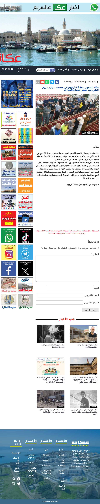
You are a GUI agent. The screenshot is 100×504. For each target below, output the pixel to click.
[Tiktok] (2, 71)
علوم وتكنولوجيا (31, 469)
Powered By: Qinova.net (50, 501)
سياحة (46, 455)
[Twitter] (5, 69)
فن (46, 450)
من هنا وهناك (61, 463)
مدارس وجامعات (46, 472)
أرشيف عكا (61, 487)
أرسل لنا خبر (16, 461)
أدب (31, 450)
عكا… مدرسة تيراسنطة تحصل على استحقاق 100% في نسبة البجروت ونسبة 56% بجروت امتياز (84, 380)
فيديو (61, 455)
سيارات (46, 465)
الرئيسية (15, 453)
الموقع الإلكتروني (91, 302)
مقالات (46, 478)
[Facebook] (12, 69)
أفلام (31, 476)
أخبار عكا (62, 479)
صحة (31, 463)
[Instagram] (2, 69)
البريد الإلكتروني (92, 295)
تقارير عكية (61, 472)
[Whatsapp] (9, 69)
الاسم (96, 288)
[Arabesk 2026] (17, 107)
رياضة (46, 460)
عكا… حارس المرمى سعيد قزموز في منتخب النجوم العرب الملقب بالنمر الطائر (84, 412)
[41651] (50, 11)
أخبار (61, 450)
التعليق (95, 254)
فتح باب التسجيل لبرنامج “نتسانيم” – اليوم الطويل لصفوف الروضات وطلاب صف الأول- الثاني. (50, 380)
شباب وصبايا (31, 456)
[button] (57, 82)
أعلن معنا (16, 470)
